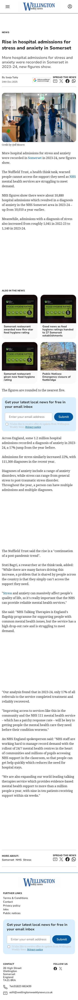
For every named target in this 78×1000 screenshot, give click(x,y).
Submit (63, 417)
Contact (8, 902)
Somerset (35, 158)
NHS (72, 177)
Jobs (6, 909)
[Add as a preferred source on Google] (41, 80)
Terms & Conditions (15, 898)
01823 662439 (22, 986)
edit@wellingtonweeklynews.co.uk (30, 992)
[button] (7, 6)
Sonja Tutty (12, 77)
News (5, 32)
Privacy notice (33, 427)
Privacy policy (11, 905)
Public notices (11, 913)
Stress (7, 593)
